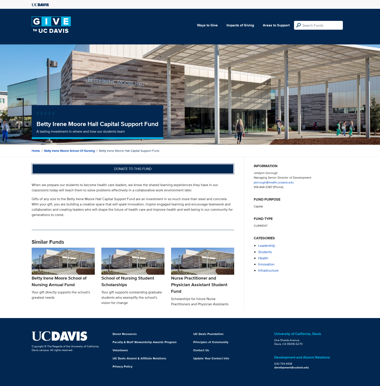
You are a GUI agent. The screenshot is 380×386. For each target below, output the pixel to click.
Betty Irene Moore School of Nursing (69, 150)
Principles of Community (210, 342)
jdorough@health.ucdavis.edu (274, 182)
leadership (266, 245)
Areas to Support (276, 25)
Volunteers (120, 350)
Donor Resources (125, 334)
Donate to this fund (133, 168)
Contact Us (201, 350)
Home (36, 150)
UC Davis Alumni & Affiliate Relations (139, 358)
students (265, 251)
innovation (266, 264)
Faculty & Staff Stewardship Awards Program (145, 342)
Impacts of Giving (240, 25)
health (263, 258)
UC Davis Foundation (208, 334)
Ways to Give (207, 25)
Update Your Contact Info (211, 358)
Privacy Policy (122, 366)
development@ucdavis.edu (291, 367)
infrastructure (268, 270)
